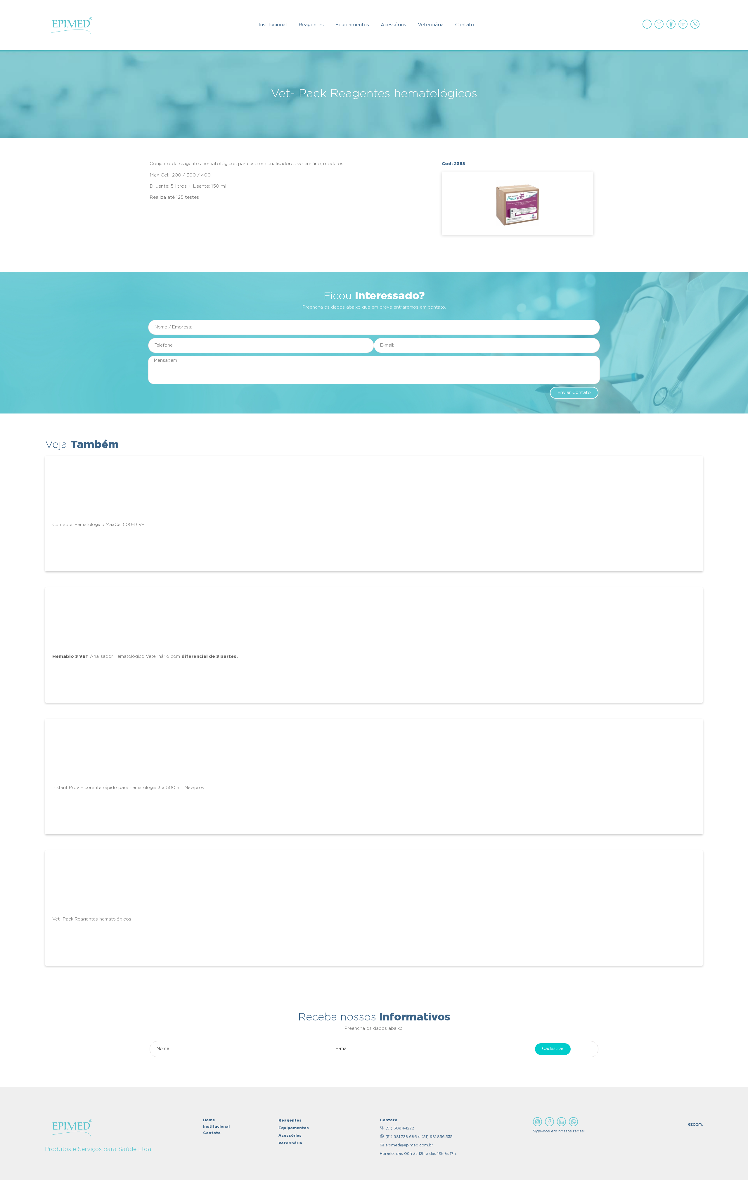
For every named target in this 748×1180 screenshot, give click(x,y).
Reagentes (311, 25)
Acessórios (393, 25)
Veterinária (431, 25)
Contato (464, 25)
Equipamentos (352, 25)
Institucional (273, 25)
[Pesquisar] (647, 23)
